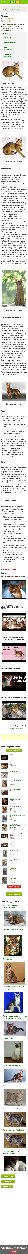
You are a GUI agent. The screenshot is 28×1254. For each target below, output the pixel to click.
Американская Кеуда (9, 1038)
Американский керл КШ (10, 1109)
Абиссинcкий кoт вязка (15, 806)
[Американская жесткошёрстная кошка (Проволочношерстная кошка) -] (14, 1021)
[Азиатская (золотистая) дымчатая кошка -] (13, 934)
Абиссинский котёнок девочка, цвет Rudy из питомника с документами (17, 826)
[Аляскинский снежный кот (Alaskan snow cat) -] (13, 991)
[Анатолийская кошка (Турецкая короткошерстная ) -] (14, 1156)
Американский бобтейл (10, 1086)
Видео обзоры (7, 51)
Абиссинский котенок (15, 771)
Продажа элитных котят (15, 754)
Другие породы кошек (9, 56)
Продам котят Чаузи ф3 (15, 850)
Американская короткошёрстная (13, 1066)
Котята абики (13, 868)
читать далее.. (16, 9)
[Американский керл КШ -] (14, 1111)
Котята (5, 47)
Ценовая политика (8, 49)
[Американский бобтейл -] (14, 1088)
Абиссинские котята (15, 763)
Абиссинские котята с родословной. (15, 877)
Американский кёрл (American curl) (14, 1130)
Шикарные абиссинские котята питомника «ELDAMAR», (17, 798)
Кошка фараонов (14, 842)
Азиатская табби (8, 959)
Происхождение (7, 37)
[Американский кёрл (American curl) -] (14, 1132)
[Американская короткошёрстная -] (14, 1068)
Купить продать (7, 54)
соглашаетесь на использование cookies (16, 1248)
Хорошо (14, 1251)
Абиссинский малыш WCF (16, 780)
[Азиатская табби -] (14, 961)
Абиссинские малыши (15, 789)
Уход (5, 44)
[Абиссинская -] (12, 60)
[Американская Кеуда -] (13, 1041)
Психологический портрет (10, 42)
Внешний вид (7, 40)
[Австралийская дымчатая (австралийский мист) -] (14, 910)
